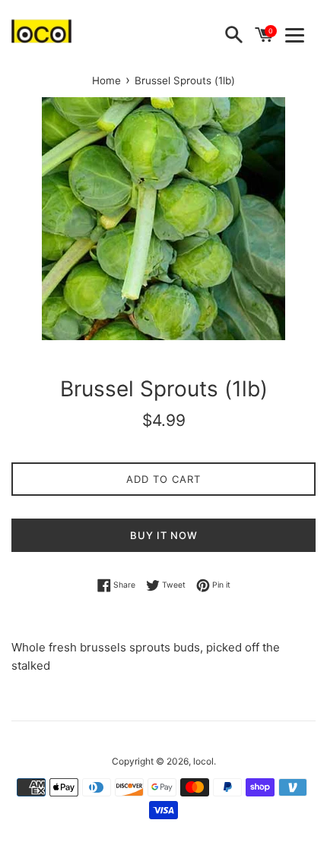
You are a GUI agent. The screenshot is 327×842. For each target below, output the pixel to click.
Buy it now (164, 535)
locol (203, 761)
